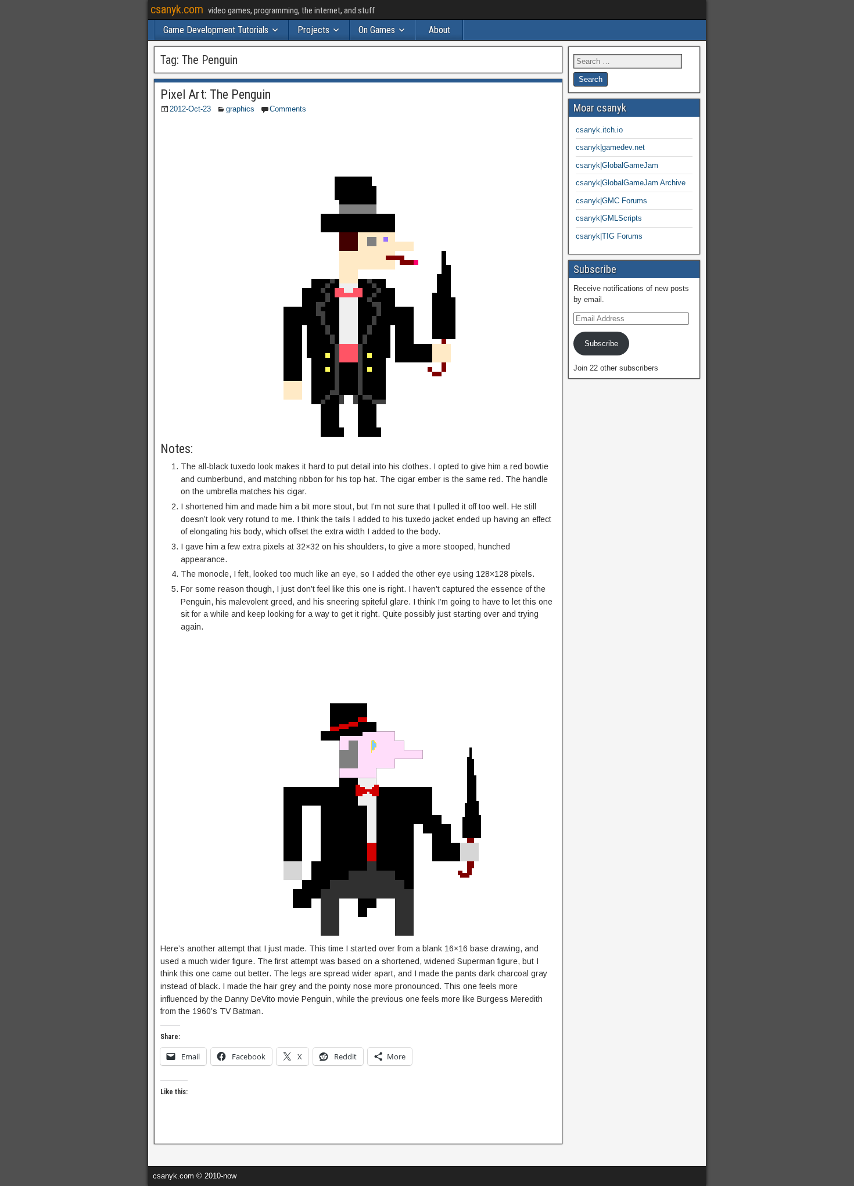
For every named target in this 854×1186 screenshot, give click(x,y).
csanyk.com (176, 9)
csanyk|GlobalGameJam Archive (631, 182)
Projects (313, 29)
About (439, 29)
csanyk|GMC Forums (611, 200)
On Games (376, 29)
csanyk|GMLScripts (609, 218)
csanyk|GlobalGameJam (617, 165)
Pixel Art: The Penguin (215, 94)
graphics (240, 109)
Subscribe (601, 343)
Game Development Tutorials (215, 29)
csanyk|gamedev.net (610, 147)
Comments (288, 109)
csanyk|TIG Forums (609, 236)
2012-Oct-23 (190, 109)
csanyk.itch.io (599, 129)
